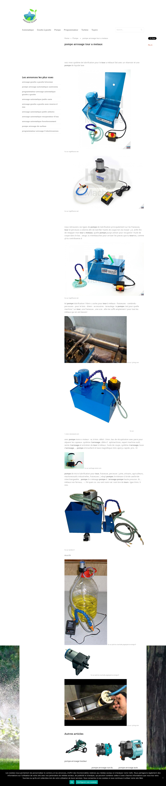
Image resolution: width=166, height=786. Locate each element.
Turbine (84, 30)
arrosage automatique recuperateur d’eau (40, 117)
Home (66, 38)
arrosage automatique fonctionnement (39, 121)
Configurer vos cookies (87, 782)
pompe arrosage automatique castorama (40, 87)
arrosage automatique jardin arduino (38, 112)
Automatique (28, 30)
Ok (72, 782)
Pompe (57, 30)
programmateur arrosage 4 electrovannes (40, 131)
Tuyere (95, 30)
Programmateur (71, 30)
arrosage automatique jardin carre (37, 99)
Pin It (150, 45)
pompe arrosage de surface (34, 126)
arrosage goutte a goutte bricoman (37, 82)
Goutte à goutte (44, 30)
